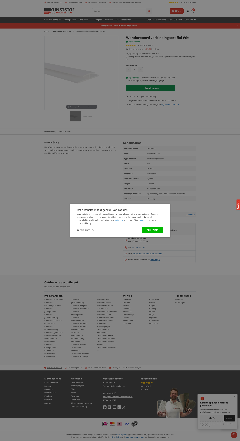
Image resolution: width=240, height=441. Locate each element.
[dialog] (120, 220)
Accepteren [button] (152, 230)
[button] (85, 230)
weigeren (119, 220)
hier (141, 220)
